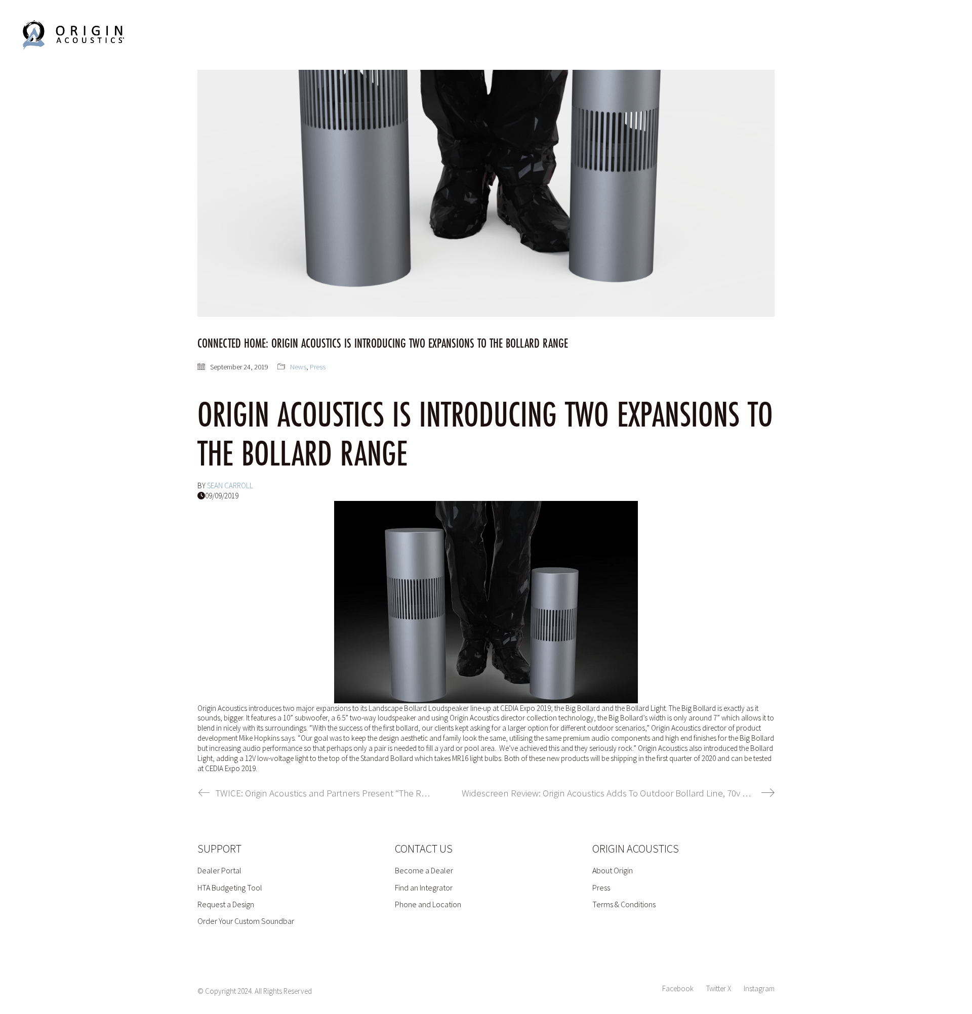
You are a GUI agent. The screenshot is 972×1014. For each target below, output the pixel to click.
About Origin (612, 870)
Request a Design (225, 904)
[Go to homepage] (73, 35)
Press (318, 366)
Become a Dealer (424, 870)
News (298, 366)
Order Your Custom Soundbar (245, 921)
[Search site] (891, 36)
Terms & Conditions (624, 904)
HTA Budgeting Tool (229, 887)
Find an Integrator (424, 887)
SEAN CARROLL (230, 485)
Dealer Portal (219, 870)
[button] (930, 35)
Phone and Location (428, 904)
